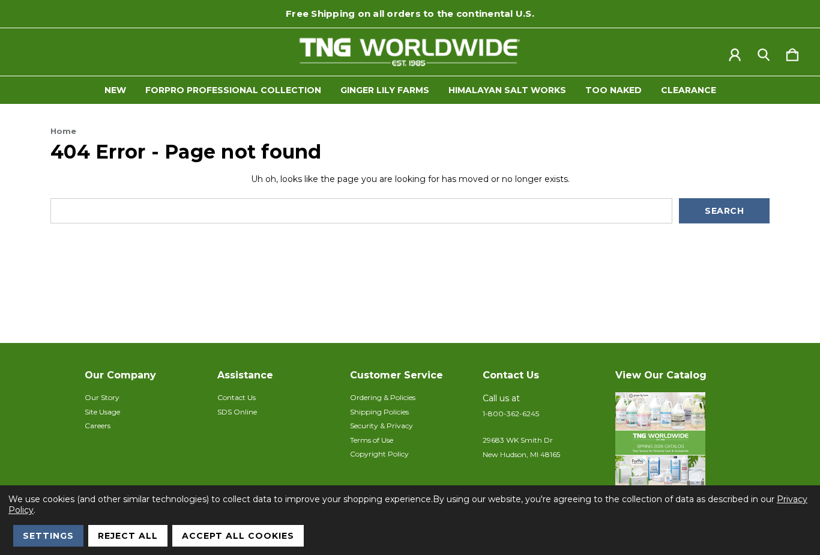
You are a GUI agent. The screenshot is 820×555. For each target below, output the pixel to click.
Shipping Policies (379, 411)
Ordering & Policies (382, 397)
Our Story (102, 397)
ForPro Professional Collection (233, 90)
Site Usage (102, 411)
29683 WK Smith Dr (518, 439)
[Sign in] (734, 52)
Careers (97, 425)
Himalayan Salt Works (507, 90)
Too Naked (613, 90)
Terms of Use (371, 439)
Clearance (688, 90)
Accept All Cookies (238, 535)
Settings (48, 535)
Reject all (128, 535)
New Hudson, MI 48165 (521, 454)
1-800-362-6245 (511, 413)
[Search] (763, 52)
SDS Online (237, 411)
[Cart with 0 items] (792, 52)
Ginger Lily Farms (384, 90)
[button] (675, 452)
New (115, 90)
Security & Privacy (381, 425)
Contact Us (236, 397)
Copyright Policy (379, 453)
